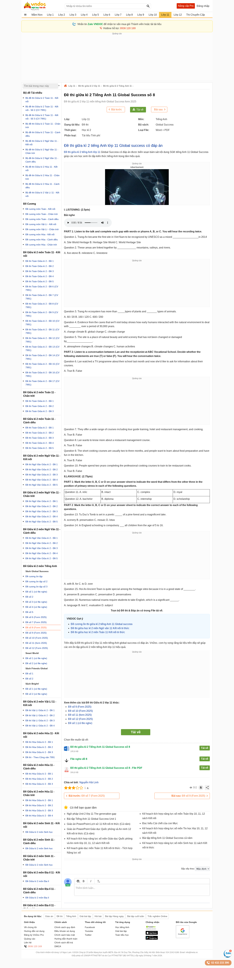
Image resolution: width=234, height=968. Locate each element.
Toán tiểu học (122, 935)
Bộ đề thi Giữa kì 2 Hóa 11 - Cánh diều (42, 186)
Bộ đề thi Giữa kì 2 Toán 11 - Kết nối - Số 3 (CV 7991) (41, 117)
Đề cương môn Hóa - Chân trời (41, 244)
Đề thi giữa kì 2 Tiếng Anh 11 (117, 86)
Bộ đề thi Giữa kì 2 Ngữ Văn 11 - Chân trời (41, 151)
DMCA (57, 946)
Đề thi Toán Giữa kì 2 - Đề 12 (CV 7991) (42, 340)
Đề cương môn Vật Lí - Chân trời (42, 229)
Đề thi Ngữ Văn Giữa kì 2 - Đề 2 (41, 469)
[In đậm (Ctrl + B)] (83, 881)
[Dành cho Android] (152, 939)
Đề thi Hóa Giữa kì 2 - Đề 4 (39, 815)
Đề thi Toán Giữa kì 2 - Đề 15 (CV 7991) (42, 366)
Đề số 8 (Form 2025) (36, 627)
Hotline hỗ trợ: (119, 28)
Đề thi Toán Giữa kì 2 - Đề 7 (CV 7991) (41, 297)
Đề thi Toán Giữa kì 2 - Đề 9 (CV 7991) (41, 314)
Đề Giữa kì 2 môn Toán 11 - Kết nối (41, 254)
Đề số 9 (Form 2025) (79, 706)
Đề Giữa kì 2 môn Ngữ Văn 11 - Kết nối (41, 457)
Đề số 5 (29, 612)
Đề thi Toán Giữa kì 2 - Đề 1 (39, 261)
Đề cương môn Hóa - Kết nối (39, 234)
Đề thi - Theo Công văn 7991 (40, 757)
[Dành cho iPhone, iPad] (152, 934)
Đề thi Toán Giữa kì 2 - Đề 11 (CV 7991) (42, 331)
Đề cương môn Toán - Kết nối (40, 209)
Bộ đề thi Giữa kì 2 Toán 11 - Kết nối (41, 100)
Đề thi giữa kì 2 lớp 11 (89, 86)
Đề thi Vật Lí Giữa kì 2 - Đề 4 (40, 725)
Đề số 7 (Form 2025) (87, 795)
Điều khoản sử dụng (64, 931)
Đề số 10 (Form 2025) (80, 711)
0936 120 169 (35, 946)
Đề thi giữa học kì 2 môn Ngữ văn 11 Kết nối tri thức (100, 628)
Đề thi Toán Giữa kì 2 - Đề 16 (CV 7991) (42, 374)
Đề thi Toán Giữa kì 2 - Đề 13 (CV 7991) (42, 348)
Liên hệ (28, 942)
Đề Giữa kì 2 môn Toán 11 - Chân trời (39, 394)
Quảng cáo (29, 938)
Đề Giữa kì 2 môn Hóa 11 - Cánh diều (38, 767)
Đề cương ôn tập (34, 576)
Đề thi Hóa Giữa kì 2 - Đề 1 (39, 742)
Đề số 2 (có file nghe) (36, 663)
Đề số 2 (29, 596)
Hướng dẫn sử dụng (34, 931)
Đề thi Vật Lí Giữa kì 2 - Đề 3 (40, 720)
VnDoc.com (66, 86)
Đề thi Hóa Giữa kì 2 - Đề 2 (39, 747)
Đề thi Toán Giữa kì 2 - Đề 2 (39, 266)
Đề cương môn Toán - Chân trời (41, 214)
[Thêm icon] (78, 881)
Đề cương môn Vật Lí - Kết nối (40, 224)
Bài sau (158, 109)
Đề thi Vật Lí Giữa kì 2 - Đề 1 (40, 710)
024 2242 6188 (172, 952)
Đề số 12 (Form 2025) (80, 719)
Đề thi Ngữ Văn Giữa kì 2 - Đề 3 (41, 474)
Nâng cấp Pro (186, 5)
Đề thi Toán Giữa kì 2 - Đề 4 (39, 276)
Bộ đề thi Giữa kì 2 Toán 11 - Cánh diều (42, 134)
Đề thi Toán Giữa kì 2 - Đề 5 (39, 281)
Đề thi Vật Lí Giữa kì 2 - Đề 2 (40, 715)
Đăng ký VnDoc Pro (34, 935)
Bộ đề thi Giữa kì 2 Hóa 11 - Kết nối (41, 168)
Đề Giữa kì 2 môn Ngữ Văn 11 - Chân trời (41, 494)
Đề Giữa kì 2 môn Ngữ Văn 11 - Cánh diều (41, 531)
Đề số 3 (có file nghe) (36, 602)
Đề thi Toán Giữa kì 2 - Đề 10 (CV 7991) (42, 323)
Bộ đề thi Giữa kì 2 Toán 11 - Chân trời (42, 125)
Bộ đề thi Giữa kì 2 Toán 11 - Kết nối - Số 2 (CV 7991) (41, 108)
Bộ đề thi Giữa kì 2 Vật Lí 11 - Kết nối (42, 194)
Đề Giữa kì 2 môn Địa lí (37, 881)
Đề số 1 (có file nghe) (80, 723)
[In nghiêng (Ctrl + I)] (91, 881)
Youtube (89, 931)
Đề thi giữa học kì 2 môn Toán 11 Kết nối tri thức (98, 632)
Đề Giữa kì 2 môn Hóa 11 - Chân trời (38, 793)
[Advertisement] (117, 57)
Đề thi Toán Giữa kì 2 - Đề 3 (39, 271)
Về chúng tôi (30, 927)
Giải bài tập (121, 931)
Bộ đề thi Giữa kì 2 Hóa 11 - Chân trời (42, 177)
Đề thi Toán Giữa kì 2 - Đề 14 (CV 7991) (42, 357)
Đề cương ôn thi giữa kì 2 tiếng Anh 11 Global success (101, 624)
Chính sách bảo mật (64, 935)
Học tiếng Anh (122, 927)
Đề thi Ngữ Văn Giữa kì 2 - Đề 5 (41, 485)
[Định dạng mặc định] (98, 881)
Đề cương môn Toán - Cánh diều (42, 219)
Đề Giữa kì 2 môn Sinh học (39, 832)
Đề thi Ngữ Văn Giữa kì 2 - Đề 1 (41, 464)
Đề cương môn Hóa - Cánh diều (41, 239)
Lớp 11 (71, 86)
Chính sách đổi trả (63, 942)
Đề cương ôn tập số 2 (36, 581)
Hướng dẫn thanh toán (65, 938)
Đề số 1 (29, 673)
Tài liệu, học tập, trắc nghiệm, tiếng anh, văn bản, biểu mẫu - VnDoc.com (43, 6)
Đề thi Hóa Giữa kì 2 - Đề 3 (39, 752)
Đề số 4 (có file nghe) (36, 607)
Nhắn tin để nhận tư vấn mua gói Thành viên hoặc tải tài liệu (119, 24)
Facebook (90, 927)
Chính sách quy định (64, 927)
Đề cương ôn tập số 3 (36, 586)
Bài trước (116, 109)
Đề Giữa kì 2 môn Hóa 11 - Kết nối (41, 735)
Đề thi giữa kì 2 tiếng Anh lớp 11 (82, 152)
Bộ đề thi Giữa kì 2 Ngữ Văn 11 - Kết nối (41, 143)
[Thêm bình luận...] (142, 890)
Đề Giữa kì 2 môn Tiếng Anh (40, 566)
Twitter (88, 935)
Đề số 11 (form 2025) (80, 714)
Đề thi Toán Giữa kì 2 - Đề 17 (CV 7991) (42, 383)
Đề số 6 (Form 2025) (36, 617)
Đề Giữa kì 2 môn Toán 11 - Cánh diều (39, 421)
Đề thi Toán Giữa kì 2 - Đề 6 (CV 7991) (41, 288)
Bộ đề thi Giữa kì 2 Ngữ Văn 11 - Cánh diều (41, 160)
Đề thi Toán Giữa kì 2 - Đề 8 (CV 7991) (41, 305)
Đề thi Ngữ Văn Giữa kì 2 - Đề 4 (41, 479)
